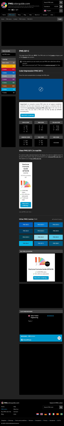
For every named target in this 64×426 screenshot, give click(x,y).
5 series (8, 79)
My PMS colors (6, 54)
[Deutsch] (45, 414)
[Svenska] (61, 414)
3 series (8, 72)
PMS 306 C (26, 243)
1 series (8, 66)
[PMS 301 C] (41, 89)
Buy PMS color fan (26, 251)
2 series (8, 69)
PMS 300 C (26, 224)
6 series (8, 82)
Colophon (3, 420)
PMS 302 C (26, 231)
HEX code (56, 137)
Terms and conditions (21, 420)
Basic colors (8, 62)
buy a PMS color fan (35, 158)
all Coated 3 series (57, 219)
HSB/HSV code (25, 137)
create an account (50, 65)
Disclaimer (52, 420)
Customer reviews (26, 311)
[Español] (57, 414)
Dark (9, 9)
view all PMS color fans (25, 212)
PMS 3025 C (41, 231)
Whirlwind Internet (14, 423)
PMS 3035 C (26, 237)
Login (60, 19)
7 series (8, 86)
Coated (4, 59)
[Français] (49, 414)
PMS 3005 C (41, 224)
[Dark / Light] (13, 10)
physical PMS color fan (54, 157)
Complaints (38, 420)
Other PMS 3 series (28, 219)
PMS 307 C (41, 243)
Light (17, 9)
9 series (8, 92)
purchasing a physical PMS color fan (39, 108)
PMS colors (6, 51)
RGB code (41, 122)
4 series (8, 76)
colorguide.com (11, 403)
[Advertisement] (32, 34)
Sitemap (10, 420)
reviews (31, 336)
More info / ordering (28, 115)
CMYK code (25, 122)
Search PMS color (56, 403)
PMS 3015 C (56, 224)
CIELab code (56, 122)
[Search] (61, 2)
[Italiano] (53, 414)
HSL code (41, 137)
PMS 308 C (56, 243)
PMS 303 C (56, 231)
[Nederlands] (37, 414)
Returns (31, 420)
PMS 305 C (56, 237)
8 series (8, 89)
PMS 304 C (41, 237)
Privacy (45, 420)
